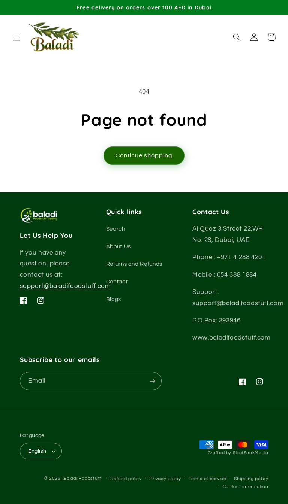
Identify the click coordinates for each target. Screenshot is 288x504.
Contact (117, 282)
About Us (118, 246)
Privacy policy (165, 479)
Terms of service (207, 479)
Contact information (245, 487)
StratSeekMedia (250, 453)
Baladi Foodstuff (82, 478)
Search (115, 229)
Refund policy (126, 479)
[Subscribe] (152, 381)
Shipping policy (251, 479)
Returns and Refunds (134, 264)
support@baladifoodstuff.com (65, 286)
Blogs (113, 299)
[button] (16, 37)
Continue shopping (144, 155)
